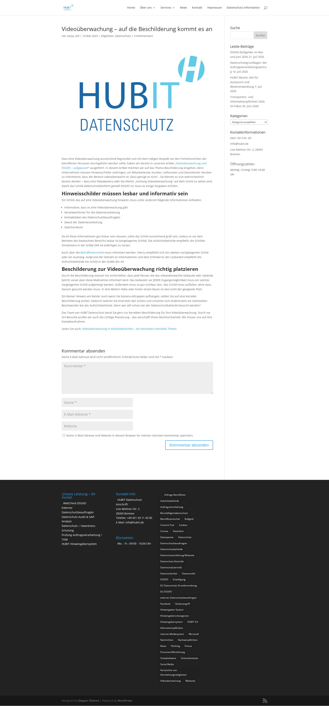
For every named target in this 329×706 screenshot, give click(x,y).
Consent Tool (167, 525)
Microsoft (194, 634)
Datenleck (178, 531)
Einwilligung (179, 579)
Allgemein (107, 36)
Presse (188, 646)
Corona (164, 531)
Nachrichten (166, 640)
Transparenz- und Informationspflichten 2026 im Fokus (247, 101)
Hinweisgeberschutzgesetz (174, 615)
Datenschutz (123, 36)
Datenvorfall (188, 573)
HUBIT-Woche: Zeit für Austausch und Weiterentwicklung (244, 82)
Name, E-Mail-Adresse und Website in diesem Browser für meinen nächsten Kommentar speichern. (130, 435)
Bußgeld (189, 519)
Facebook (165, 603)
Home (131, 7)
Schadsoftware (168, 658)
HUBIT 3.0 (192, 621)
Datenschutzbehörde (171, 549)
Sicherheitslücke (189, 658)
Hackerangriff (182, 603)
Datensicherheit (168, 573)
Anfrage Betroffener (175, 494)
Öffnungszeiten (242, 164)
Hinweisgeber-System (172, 609)
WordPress (125, 700)
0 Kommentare (143, 36)
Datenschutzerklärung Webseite (177, 555)
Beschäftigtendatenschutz (174, 513)
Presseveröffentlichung (172, 652)
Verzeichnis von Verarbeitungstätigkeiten (173, 672)
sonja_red (73, 36)
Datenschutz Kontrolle (172, 561)
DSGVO (164, 579)
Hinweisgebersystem (171, 621)
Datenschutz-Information (243, 7)
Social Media (167, 664)
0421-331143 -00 (240, 138)
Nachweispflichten (187, 640)
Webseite (190, 680)
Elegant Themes (88, 700)
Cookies (183, 525)
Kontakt (197, 7)
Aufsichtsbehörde (169, 500)
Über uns (146, 7)
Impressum (214, 7)
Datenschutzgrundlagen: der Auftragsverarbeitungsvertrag (248, 67)
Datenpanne (166, 537)
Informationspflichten (171, 628)
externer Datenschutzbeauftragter (178, 597)
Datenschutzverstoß (171, 567)
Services (166, 7)
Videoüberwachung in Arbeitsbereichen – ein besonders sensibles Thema (129, 329)
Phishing (175, 646)
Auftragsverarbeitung (171, 507)
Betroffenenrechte (92, 252)
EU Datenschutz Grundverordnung (178, 585)
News (183, 7)
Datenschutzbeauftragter (173, 543)
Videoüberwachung (170, 680)
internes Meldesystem (172, 634)
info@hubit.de (239, 143)
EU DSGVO (166, 591)
